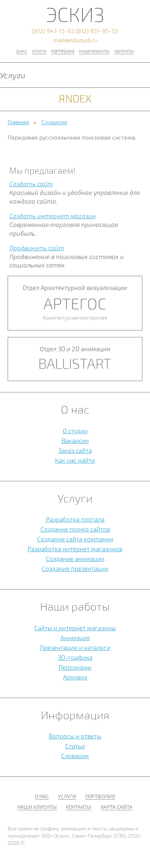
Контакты (124, 51)
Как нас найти (75, 460)
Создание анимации (75, 558)
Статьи (75, 745)
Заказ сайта (75, 450)
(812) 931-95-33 (97, 31)
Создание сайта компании (75, 538)
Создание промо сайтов (75, 529)
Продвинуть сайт (36, 247)
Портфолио (62, 51)
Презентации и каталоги (75, 647)
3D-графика (75, 657)
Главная (18, 121)
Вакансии (75, 440)
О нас (21, 51)
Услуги (39, 51)
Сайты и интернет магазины (75, 627)
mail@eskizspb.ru (75, 40)
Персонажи (75, 667)
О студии (75, 430)
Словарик (54, 121)
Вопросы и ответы (75, 736)
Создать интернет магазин (52, 215)
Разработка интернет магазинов (75, 548)
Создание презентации (75, 568)
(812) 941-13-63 (53, 31)
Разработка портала (75, 519)
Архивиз (75, 677)
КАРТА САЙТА (117, 807)
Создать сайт (31, 183)
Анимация (75, 637)
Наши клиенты (94, 51)
